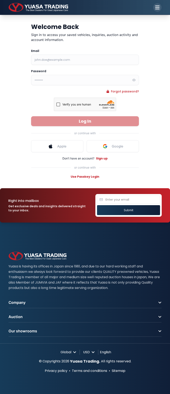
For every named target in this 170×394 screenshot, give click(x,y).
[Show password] (134, 80)
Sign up (102, 158)
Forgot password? (125, 91)
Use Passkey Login (85, 177)
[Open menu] (157, 7)
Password (38, 71)
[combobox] (68, 352)
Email (35, 51)
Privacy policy (56, 370)
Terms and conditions (89, 370)
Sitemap (118, 370)
